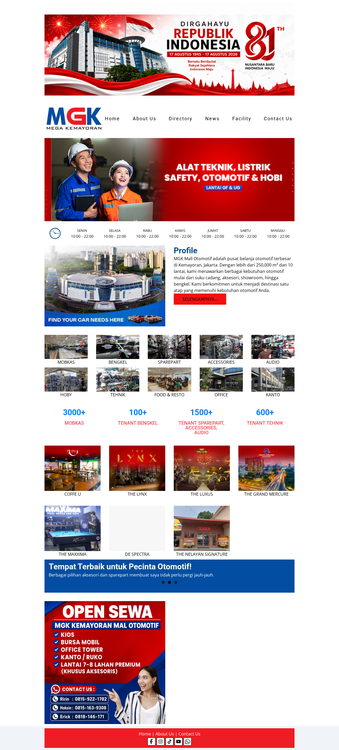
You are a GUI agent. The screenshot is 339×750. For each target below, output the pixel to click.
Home (112, 118)
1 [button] (163, 582)
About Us (144, 118)
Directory (181, 118)
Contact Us (278, 118)
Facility (241, 118)
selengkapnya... (199, 299)
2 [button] (169, 582)
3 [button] (175, 582)
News (212, 118)
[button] (52, 180)
